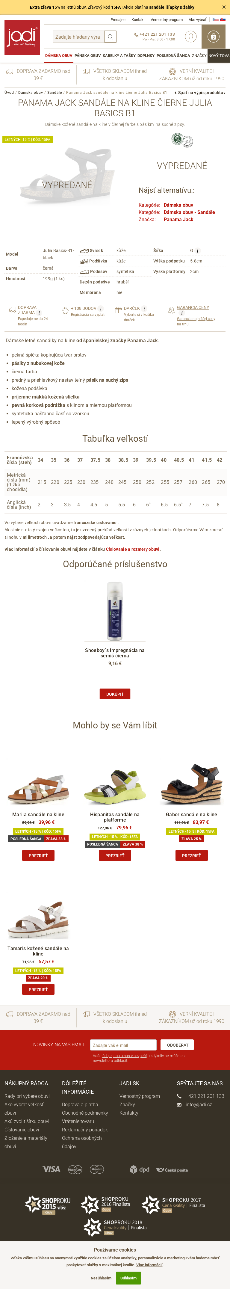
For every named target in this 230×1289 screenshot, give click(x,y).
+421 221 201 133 (204, 1096)
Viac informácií (149, 1265)
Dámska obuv (58, 55)
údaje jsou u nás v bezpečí (124, 1055)
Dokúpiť (115, 694)
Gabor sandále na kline (191, 814)
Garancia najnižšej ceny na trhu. (196, 315)
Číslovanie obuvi (21, 1130)
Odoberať (178, 1045)
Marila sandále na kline (38, 814)
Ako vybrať (198, 19)
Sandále (54, 92)
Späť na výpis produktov (202, 92)
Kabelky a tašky (119, 55)
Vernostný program (167, 19)
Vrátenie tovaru (78, 1121)
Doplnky (146, 55)
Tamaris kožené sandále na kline (38, 951)
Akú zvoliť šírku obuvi (26, 1121)
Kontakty (128, 1113)
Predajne (118, 19)
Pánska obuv (88, 55)
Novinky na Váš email (59, 1044)
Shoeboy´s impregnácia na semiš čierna (115, 653)
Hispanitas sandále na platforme (115, 817)
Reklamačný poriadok (85, 1130)
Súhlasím (128, 1278)
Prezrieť (38, 855)
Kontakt (138, 19)
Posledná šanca (173, 55)
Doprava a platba (80, 1104)
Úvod (9, 92)
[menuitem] (58, 56)
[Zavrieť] (224, 7)
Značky (199, 55)
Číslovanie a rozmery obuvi (133, 549)
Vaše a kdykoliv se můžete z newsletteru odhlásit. (139, 1058)
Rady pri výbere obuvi (27, 1096)
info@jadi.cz (198, 1104)
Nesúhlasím (101, 1278)
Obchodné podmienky (85, 1113)
